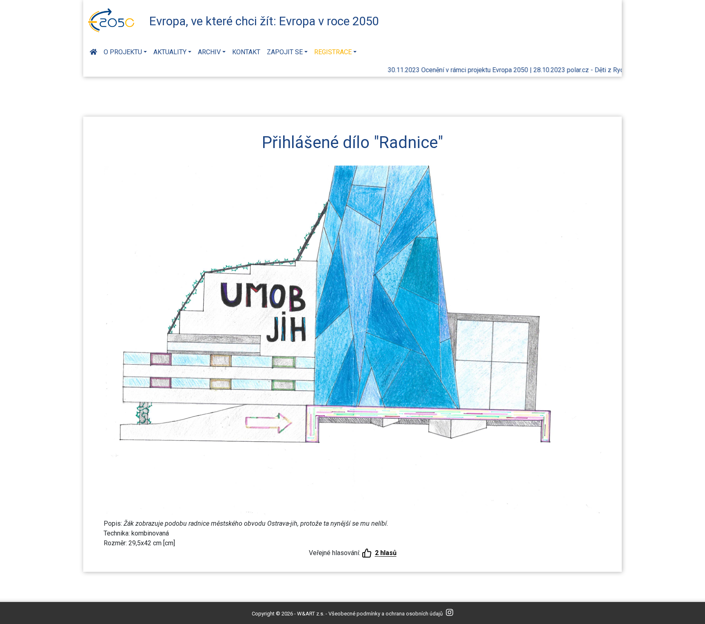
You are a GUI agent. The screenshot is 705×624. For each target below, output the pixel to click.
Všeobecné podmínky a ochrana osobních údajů (385, 614)
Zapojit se (285, 52)
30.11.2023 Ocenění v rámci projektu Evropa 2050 (445, 70)
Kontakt (246, 52)
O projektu (123, 52)
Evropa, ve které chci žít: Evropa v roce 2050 (264, 21)
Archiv (209, 52)
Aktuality (169, 52)
